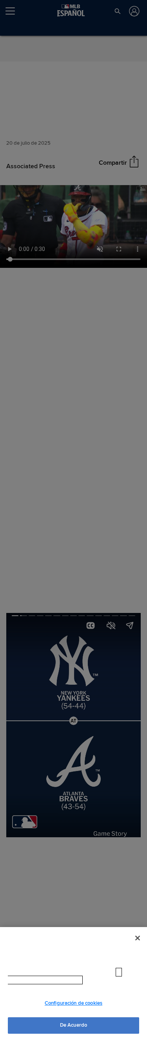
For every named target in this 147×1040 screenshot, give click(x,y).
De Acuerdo (73, 1025)
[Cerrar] (137, 945)
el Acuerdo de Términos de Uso (91, 987)
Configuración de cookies (73, 1003)
